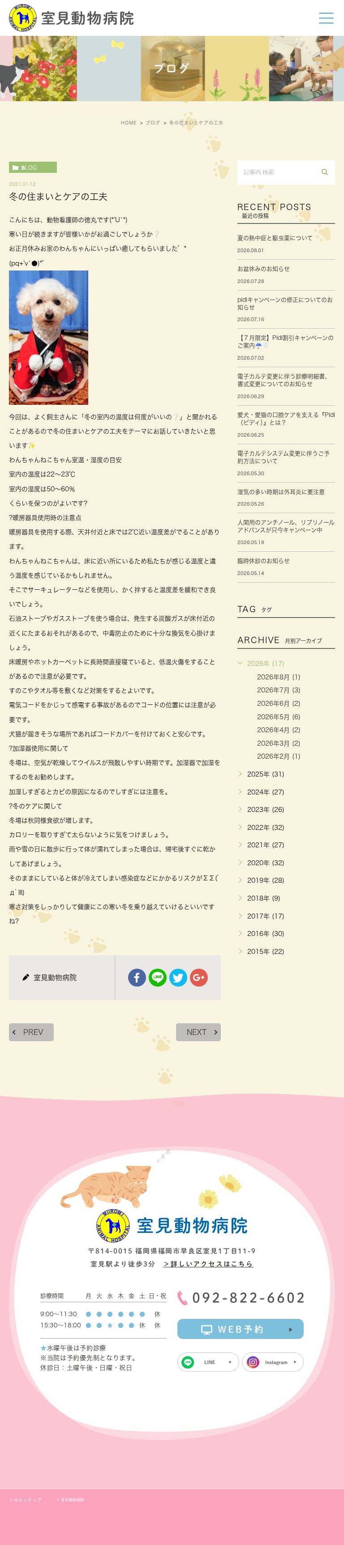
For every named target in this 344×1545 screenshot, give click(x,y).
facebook (137, 978)
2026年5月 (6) (279, 717)
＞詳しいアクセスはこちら (208, 1264)
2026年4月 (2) (279, 730)
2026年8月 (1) (279, 677)
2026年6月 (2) (279, 703)
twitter (178, 978)
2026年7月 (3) (279, 690)
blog (29, 167)
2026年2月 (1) (279, 756)
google (199, 978)
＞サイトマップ (25, 1500)
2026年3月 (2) (279, 743)
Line (158, 978)
